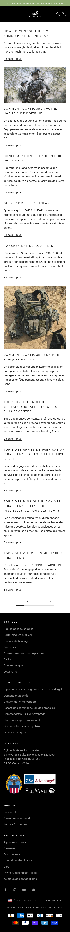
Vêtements (10, 671)
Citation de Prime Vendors (20, 701)
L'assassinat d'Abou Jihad (28, 245)
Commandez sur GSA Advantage (24, 714)
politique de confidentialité (20, 879)
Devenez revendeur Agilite (20, 872)
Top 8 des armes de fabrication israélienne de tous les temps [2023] (34, 454)
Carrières (9, 848)
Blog (6, 866)
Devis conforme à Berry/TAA (22, 726)
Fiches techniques (15, 732)
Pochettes (10, 647)
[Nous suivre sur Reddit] (33, 890)
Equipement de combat (18, 629)
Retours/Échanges (15, 824)
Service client (12, 812)
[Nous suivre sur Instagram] (15, 890)
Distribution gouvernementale (22, 720)
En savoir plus (13, 59)
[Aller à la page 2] (50, 601)
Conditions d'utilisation (18, 860)
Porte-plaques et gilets (18, 635)
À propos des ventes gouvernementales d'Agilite (34, 689)
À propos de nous (15, 842)
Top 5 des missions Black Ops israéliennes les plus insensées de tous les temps (32, 505)
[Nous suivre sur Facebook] (5, 890)
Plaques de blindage (16, 641)
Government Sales (17, 682)
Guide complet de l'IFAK (27, 203)
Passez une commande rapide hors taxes (29, 708)
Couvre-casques (14, 665)
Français (52, 900)
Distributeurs (12, 854)
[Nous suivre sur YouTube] (24, 890)
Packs (7, 659)
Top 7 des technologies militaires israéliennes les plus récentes (30, 406)
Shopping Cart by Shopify (45, 907)
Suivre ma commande (17, 818)
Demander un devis (16, 695)
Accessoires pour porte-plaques (24, 653)
